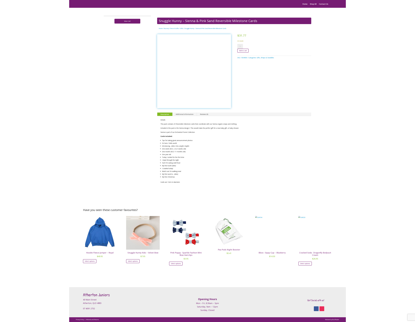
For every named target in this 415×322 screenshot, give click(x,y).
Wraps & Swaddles (267, 58)
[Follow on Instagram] (321, 308)
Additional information (184, 114)
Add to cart (243, 51)
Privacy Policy (80, 319)
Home (304, 4)
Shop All (313, 4)
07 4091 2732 (89, 308)
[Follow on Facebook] (316, 308)
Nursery (166, 28)
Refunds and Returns (92, 319)
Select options (90, 261)
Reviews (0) (204, 114)
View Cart (127, 21)
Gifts (181, 28)
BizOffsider (335, 319)
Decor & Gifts (174, 28)
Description (164, 114)
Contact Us (323, 4)
